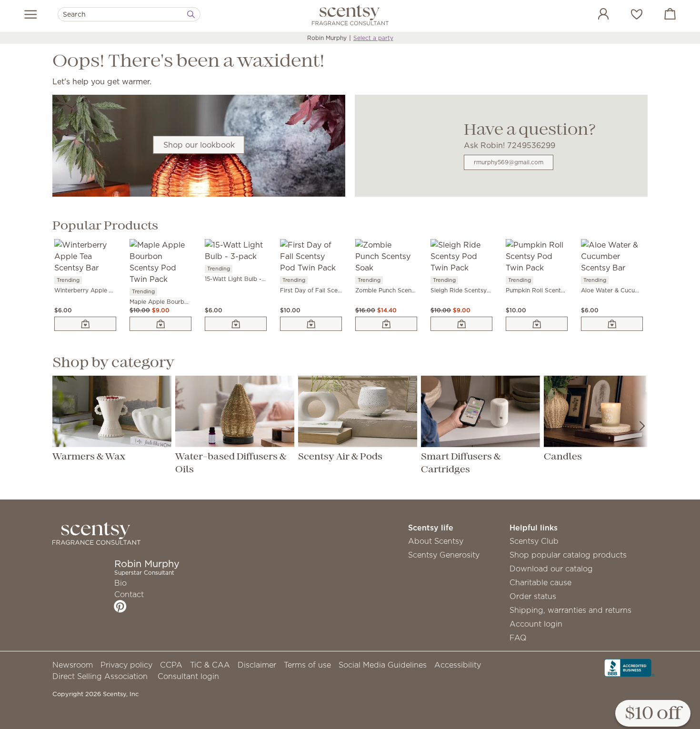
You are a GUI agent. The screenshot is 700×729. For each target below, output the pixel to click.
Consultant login (188, 676)
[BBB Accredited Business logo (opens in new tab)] (629, 666)
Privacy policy (126, 664)
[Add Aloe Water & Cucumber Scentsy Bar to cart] (612, 324)
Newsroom (72, 664)
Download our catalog (551, 568)
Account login (536, 624)
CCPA (171, 664)
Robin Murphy (327, 38)
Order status (533, 596)
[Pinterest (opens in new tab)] (120, 606)
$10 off (653, 714)
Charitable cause (540, 582)
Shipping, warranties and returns (570, 610)
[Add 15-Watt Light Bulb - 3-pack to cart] (236, 324)
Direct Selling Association (100, 676)
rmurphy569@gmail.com (508, 162)
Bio (120, 583)
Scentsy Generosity (444, 554)
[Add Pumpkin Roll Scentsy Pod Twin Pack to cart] (537, 324)
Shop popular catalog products (568, 554)
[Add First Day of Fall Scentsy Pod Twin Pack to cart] (311, 324)
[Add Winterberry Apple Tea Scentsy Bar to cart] (85, 324)
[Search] (190, 14)
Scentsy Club (534, 541)
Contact (129, 594)
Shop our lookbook (199, 145)
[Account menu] (593, 15)
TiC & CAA (210, 664)
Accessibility (457, 664)
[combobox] (129, 14)
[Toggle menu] (31, 14)
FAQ (518, 637)
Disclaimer (257, 664)
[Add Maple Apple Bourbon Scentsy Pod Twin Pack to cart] (160, 324)
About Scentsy (435, 541)
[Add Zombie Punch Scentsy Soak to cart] (386, 324)
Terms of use (307, 664)
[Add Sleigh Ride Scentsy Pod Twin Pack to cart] (461, 324)
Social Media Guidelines (383, 664)
